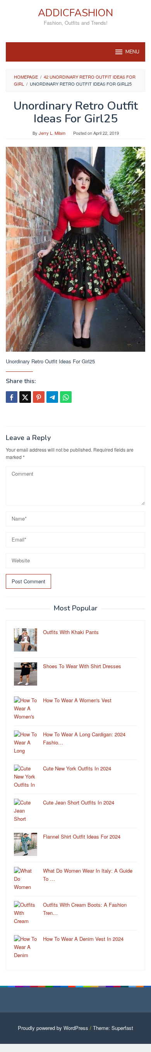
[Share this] (11, 397)
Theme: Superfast (113, 1027)
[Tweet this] (25, 397)
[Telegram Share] (52, 397)
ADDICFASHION (75, 13)
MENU (132, 51)
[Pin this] (39, 397)
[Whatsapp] (66, 397)
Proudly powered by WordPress (53, 1027)
